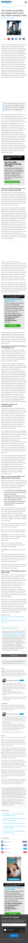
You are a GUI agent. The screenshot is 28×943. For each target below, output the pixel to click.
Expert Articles (8, 6)
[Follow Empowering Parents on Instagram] (2, 852)
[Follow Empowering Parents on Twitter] (2, 848)
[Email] (20, 39)
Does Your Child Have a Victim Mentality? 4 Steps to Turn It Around (14, 819)
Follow (25, 845)
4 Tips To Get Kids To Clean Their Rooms (14, 823)
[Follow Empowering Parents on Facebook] (2, 845)
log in (9, 661)
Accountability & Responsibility (7, 7)
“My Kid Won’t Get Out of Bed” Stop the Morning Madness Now (13, 814)
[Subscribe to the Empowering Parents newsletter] (2, 841)
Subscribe (24, 841)
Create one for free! (17, 663)
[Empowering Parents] (6, 2)
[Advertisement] (14, 89)
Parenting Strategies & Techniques (18, 6)
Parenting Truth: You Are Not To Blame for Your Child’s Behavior (14, 827)
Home (2, 6)
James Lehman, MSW (8, 18)
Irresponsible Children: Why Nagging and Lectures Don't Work (14, 832)
